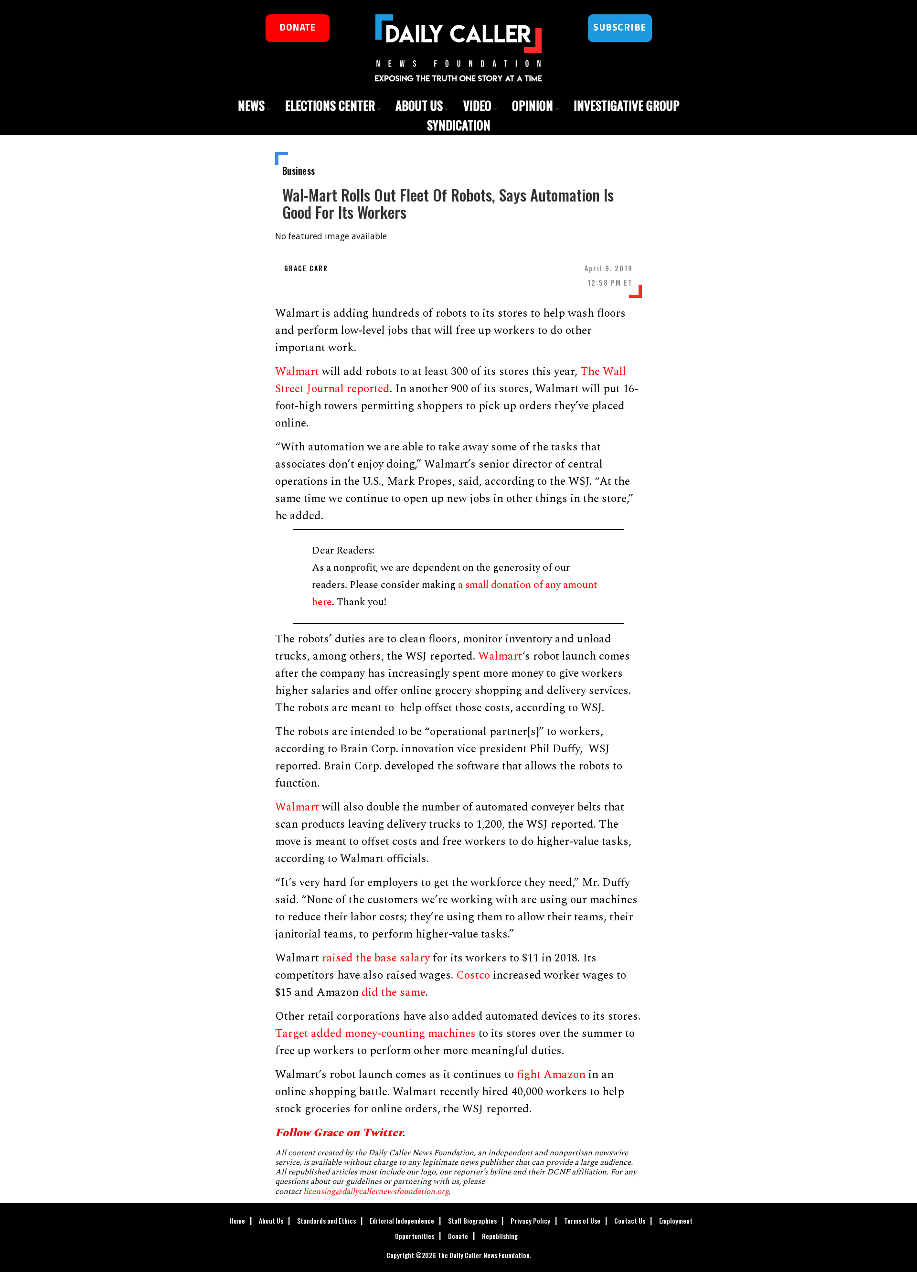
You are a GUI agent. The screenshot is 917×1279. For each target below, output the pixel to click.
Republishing (500, 1236)
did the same (394, 992)
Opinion (532, 105)
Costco (473, 975)
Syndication (458, 125)
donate (297, 27)
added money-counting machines (393, 1033)
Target (291, 1033)
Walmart (297, 371)
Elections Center (330, 105)
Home (237, 1220)
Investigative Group (627, 105)
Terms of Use (582, 1220)
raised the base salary (376, 958)
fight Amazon (551, 1074)
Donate (458, 1236)
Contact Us (629, 1220)
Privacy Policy (530, 1220)
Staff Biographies (472, 1220)
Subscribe (619, 27)
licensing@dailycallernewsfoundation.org (375, 1191)
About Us (419, 105)
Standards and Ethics (326, 1220)
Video (477, 105)
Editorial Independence (402, 1220)
